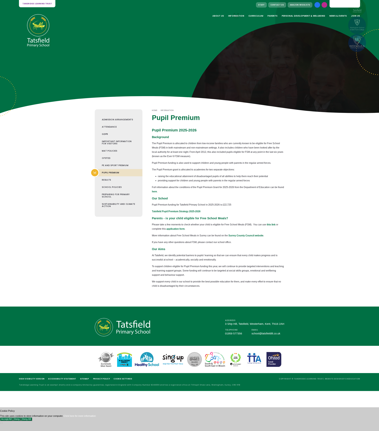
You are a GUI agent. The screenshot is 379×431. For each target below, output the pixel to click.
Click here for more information (80, 416)
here (154, 191)
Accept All (6, 419)
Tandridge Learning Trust (37, 3)
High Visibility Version (32, 379)
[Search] (355, 3)
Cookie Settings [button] (123, 379)
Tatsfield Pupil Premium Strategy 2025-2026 (176, 211)
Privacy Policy (101, 379)
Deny (17, 419)
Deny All (26, 419)
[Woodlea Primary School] (357, 43)
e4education (352, 379)
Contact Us (277, 5)
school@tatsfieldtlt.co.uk (266, 333)
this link (271, 224)
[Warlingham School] (357, 25)
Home (154, 110)
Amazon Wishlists (300, 5)
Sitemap (84, 379)
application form (175, 229)
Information (167, 110)
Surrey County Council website (245, 235)
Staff (261, 5)
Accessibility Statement (62, 379)
